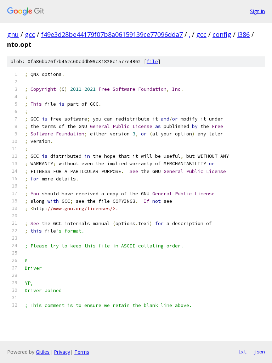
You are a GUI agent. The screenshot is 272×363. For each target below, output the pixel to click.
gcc (30, 34)
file (152, 61)
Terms (81, 351)
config (221, 34)
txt (242, 351)
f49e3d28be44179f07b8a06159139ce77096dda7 (112, 34)
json (259, 351)
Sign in (257, 11)
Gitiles (43, 351)
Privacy (62, 351)
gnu (13, 34)
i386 (243, 34)
